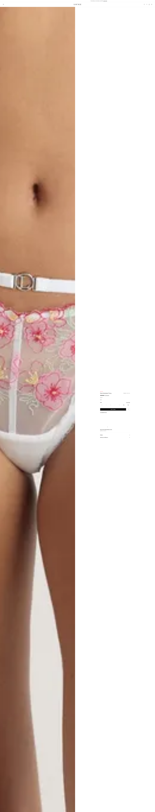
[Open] (3, 4)
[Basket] (152, 4)
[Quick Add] (107, 427)
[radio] (102, 405)
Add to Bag (113, 409)
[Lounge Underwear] (77, 4)
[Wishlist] (147, 4)
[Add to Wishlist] (128, 409)
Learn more (105, 0)
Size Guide (128, 402)
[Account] (149, 4)
